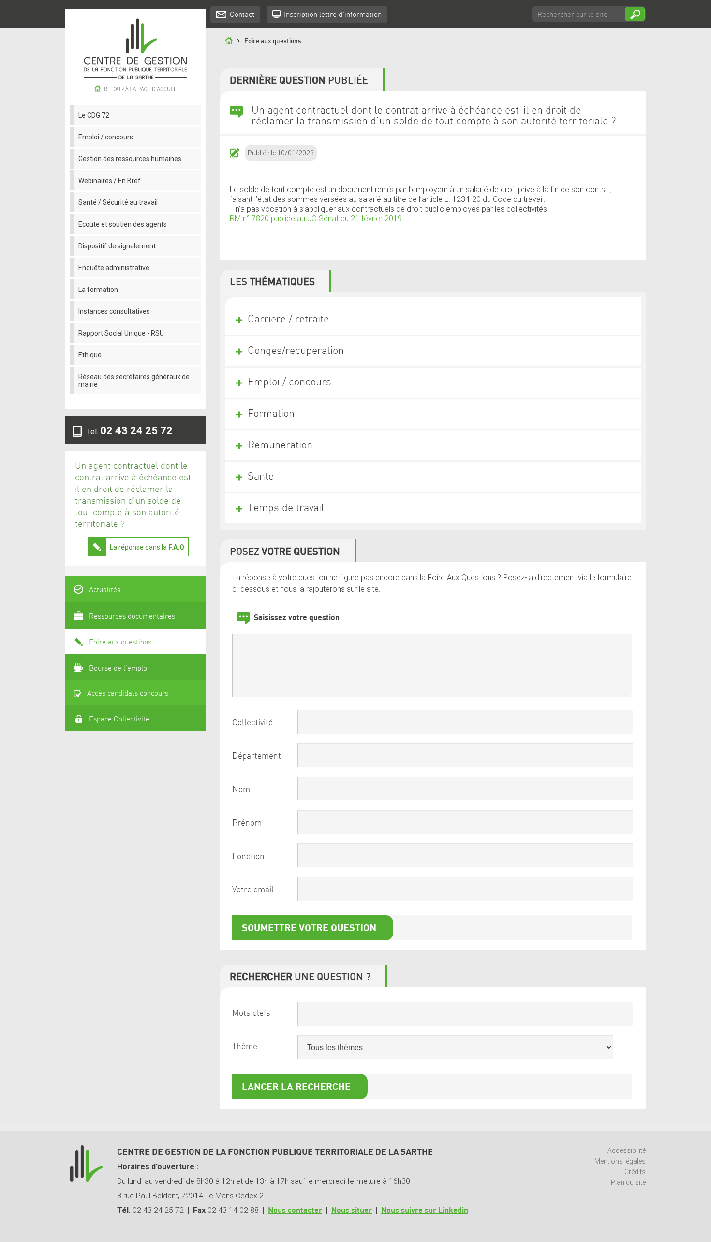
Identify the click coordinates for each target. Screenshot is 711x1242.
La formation (98, 289)
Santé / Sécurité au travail (118, 202)
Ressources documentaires (132, 617)
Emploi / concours (105, 137)
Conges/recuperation (296, 351)
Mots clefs (251, 1013)
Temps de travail (286, 508)
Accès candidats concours (127, 694)
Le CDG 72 (93, 115)
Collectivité (252, 723)
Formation (271, 414)
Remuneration (280, 445)
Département (256, 756)
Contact (242, 15)
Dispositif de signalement (117, 246)
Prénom (247, 823)
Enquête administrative (113, 268)
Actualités (104, 590)
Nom (241, 789)
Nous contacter (295, 1210)
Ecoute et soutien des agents (122, 224)
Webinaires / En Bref (109, 180)
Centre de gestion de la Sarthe (136, 56)
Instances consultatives (114, 311)
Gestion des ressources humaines (129, 159)
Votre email (253, 890)
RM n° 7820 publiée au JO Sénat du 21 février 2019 (316, 218)
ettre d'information (333, 15)
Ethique (90, 355)
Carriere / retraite (288, 319)
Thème (244, 1047)
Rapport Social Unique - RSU (121, 333)
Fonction (248, 856)
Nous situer (351, 1210)
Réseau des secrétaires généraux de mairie (134, 380)
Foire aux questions (120, 642)
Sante (261, 477)
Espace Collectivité (119, 719)
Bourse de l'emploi (119, 669)
